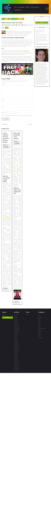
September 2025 (16, 331)
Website (3, 112)
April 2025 (15, 339)
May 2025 (15, 337)
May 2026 (15, 319)
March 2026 (16, 322)
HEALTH (39, 322)
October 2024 (16, 348)
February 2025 (16, 342)
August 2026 (16, 314)
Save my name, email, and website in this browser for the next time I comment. (17, 115)
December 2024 (16, 345)
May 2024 (15, 356)
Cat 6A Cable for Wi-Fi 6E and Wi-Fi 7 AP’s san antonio (6, 218)
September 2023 (16, 368)
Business (39, 316)
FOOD (39, 319)
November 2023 (16, 365)
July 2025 (15, 334)
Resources (39, 331)
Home (16, 7)
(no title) (37, 33)
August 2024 (16, 351)
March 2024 (16, 359)
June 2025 (15, 336)
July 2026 (15, 316)
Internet (39, 325)
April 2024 (15, 357)
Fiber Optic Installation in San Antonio (17, 169)
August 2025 (16, 333)
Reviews (39, 333)
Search (42, 16)
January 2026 (16, 325)
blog (38, 314)
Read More (6, 289)
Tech (9, 18)
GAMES (39, 320)
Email (3, 106)
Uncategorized (40, 337)
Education (39, 317)
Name (3, 99)
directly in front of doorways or (23, 50)
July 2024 (15, 353)
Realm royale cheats (9, 31)
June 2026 (15, 317)
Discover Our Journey (35, 7)
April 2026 (15, 320)
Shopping (39, 334)
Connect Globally (21, 7)
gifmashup (4, 146)
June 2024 (15, 354)
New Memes (28, 7)
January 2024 (16, 362)
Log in (27, 314)
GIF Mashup (4, 18)
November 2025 (16, 328)
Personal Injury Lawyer (41, 328)
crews (18, 270)
